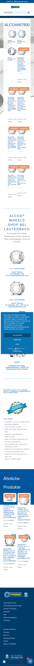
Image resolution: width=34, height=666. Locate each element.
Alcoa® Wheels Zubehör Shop (12, 605)
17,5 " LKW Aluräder (17, 269)
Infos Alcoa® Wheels (9, 629)
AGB (4, 614)
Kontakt (5, 641)
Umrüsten (6, 632)
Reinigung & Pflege (9, 638)
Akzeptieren (17, 335)
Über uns (6, 635)
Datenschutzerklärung (10, 617)
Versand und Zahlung (9, 608)
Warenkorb (6, 611)
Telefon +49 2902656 (9, 644)
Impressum (6, 620)
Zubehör (17, 362)
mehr (17, 344)
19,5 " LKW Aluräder (17, 300)
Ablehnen (17, 340)
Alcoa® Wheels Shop (9, 603)
